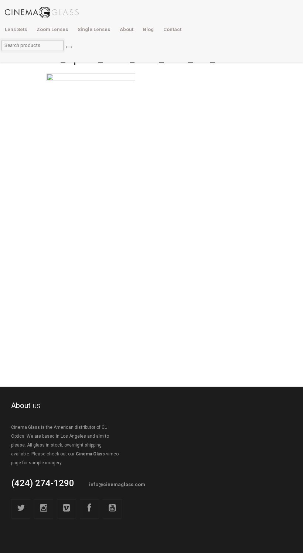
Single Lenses (94, 29)
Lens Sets (16, 29)
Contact (172, 29)
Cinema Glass (90, 454)
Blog (148, 29)
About (126, 29)
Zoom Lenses (52, 29)
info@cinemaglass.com (117, 484)
